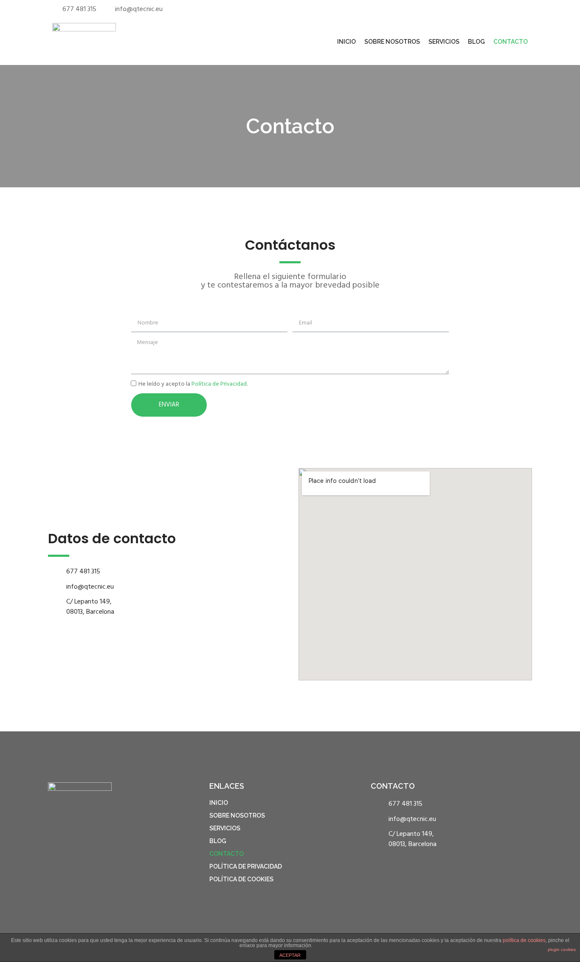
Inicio (346, 41)
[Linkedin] (514, 7)
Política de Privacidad (219, 384)
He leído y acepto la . (193, 384)
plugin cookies (562, 949)
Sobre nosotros (392, 41)
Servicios (443, 41)
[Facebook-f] (503, 7)
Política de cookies (241, 879)
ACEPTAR (290, 955)
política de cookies (524, 940)
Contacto (510, 41)
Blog (476, 41)
